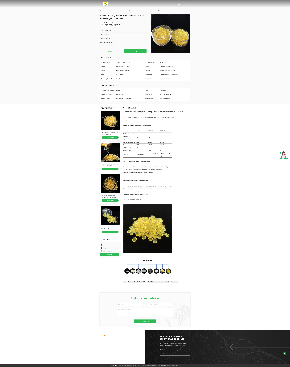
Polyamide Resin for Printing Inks (137, 281)
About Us (161, 4)
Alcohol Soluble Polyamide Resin (119, 10)
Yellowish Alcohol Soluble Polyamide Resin (158, 281)
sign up (186, 353)
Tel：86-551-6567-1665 (108, 340)
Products (144, 4)
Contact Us (170, 4)
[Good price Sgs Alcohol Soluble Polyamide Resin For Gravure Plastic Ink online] (110, 152)
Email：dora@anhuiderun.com (109, 343)
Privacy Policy (114, 365)
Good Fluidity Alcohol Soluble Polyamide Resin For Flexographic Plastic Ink (109, 197)
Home (136, 4)
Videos (152, 4)
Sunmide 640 (174, 281)
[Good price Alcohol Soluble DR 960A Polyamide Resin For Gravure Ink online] (110, 120)
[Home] (105, 3)
